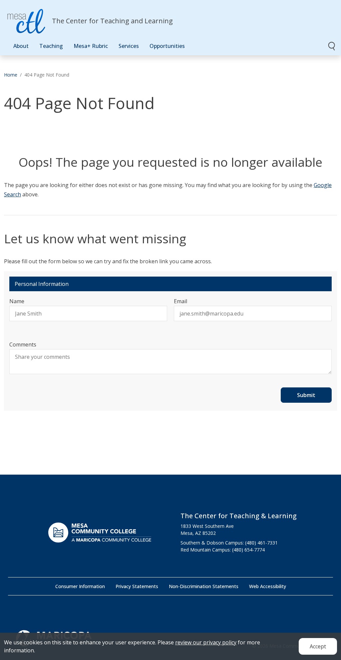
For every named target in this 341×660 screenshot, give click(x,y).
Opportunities (167, 46)
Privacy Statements (137, 586)
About (21, 46)
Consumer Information (80, 586)
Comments (22, 344)
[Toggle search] (332, 46)
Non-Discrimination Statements (203, 586)
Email (180, 301)
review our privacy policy (205, 642)
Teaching (51, 46)
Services (129, 46)
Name (16, 301)
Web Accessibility (267, 586)
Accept (318, 646)
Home (10, 75)
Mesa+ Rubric (91, 46)
